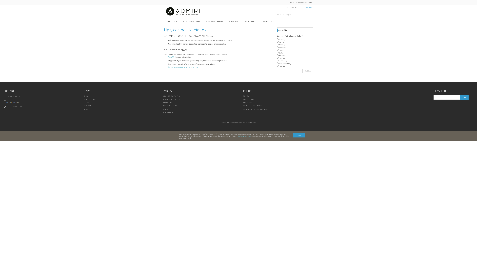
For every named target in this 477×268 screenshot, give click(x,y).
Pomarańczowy (285, 64)
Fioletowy (283, 61)
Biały (281, 50)
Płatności (167, 102)
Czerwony (283, 42)
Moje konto (193, 67)
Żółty (281, 53)
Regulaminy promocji (172, 99)
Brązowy (282, 58)
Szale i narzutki (191, 21)
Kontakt (87, 106)
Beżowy (282, 66)
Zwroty (166, 109)
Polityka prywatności (252, 106)
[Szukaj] (310, 14)
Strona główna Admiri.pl (177, 67)
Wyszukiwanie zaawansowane (256, 109)
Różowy (282, 55)
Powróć (171, 57)
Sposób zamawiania (171, 96)
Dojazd (87, 102)
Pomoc (246, 96)
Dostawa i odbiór (171, 106)
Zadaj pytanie (249, 99)
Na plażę (233, 21)
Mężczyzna (250, 21)
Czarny (282, 45)
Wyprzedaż (268, 21)
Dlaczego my (89, 99)
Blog (86, 109)
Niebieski (282, 48)
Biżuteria (172, 21)
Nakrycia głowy (214, 21)
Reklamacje (168, 112)
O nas (86, 96)
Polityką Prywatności (244, 136)
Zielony (282, 39)
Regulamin (247, 102)
